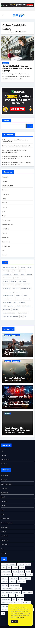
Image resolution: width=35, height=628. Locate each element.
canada (23, 271)
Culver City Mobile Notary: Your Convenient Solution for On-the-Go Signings (17, 68)
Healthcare (11, 299)
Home (10, 31)
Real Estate (5, 237)
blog (11, 271)
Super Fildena (28, 306)
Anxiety (29, 267)
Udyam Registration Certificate (10, 316)
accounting (22, 267)
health (4, 299)
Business (5, 63)
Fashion (4, 207)
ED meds (16, 274)
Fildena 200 (15, 288)
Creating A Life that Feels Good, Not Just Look (16, 146)
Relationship (6, 242)
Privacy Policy (5, 459)
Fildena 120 (18, 285)
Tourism (4, 255)
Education (5, 203)
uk (21, 316)
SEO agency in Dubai (8, 306)
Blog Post (4, 464)
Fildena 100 (13, 281)
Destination (5, 194)
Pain (15, 302)
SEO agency (22, 302)
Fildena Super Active (8, 295)
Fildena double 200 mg (8, 292)
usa (25, 316)
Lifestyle (4, 233)
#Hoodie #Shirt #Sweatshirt (10, 267)
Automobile (5, 177)
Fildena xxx (18, 295)
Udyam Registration (22, 313)
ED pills (22, 274)
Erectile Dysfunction (7, 278)
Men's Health (27, 299)
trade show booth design (9, 313)
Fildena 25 (5, 281)
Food (3, 211)
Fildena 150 (26, 285)
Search (6, 120)
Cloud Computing (7, 186)
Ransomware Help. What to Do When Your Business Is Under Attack (14, 151)
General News (6, 220)
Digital (4, 198)
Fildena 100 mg (22, 281)
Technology (15, 309)
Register (3, 455)
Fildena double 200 (25, 288)
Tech (3, 250)
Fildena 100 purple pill (8, 285)
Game (4, 216)
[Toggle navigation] (3, 15)
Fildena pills (19, 292)
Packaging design (7, 302)
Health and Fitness (8, 224)
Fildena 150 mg (6, 288)
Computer (5, 190)
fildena (23, 278)
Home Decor (6, 229)
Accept (14, 621)
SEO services (19, 306)
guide (25, 295)
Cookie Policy (20, 617)
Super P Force (6, 309)
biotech (5, 271)
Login (2, 451)
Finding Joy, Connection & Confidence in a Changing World (15, 352)
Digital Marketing (7, 274)
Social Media (6, 246)
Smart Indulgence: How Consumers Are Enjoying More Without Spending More (16, 157)
